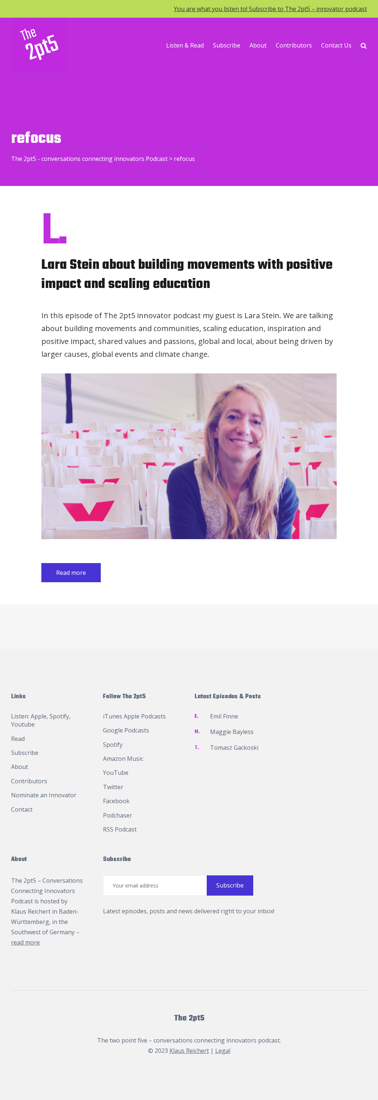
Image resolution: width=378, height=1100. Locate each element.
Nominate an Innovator (43, 795)
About (258, 45)
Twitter (113, 787)
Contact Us (336, 45)
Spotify (59, 716)
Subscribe (226, 45)
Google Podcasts (126, 730)
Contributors (294, 45)
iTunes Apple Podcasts (134, 716)
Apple (39, 716)
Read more (71, 573)
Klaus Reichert (31, 911)
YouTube (115, 773)
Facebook (116, 801)
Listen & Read (185, 45)
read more (25, 942)
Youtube (23, 724)
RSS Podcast (120, 829)
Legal (222, 1051)
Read (18, 739)
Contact (21, 809)
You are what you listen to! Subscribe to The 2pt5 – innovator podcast (270, 9)
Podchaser (117, 815)
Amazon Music (123, 759)
